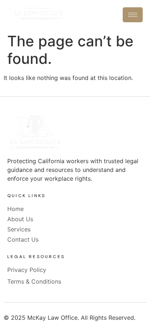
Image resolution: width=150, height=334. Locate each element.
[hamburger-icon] (133, 14)
